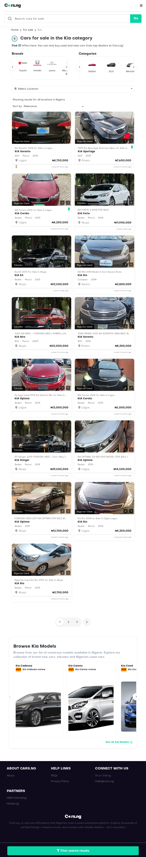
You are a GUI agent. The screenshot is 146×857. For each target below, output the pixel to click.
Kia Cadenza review (34, 670)
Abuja (85, 223)
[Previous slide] (12, 67)
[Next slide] (66, 67)
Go (136, 18)
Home (15, 30)
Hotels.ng (13, 804)
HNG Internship (17, 798)
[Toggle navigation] (141, 6)
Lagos (22, 160)
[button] (62, 141)
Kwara (85, 284)
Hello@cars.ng (104, 781)
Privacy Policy (60, 781)
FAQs (54, 775)
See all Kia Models (117, 742)
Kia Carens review (85, 670)
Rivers (85, 160)
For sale (28, 30)
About (11, 775)
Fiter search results (74, 850)
